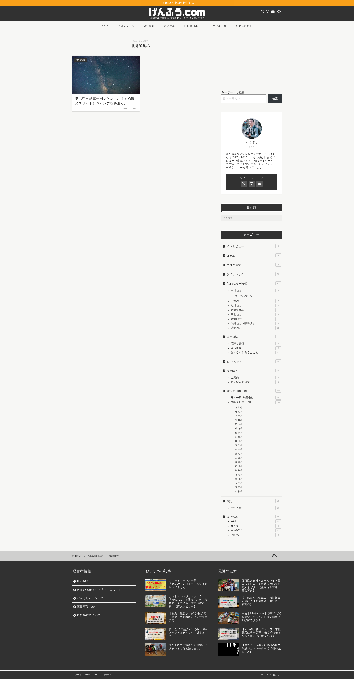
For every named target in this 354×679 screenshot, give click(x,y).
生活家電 (255, 530)
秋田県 (238, 479)
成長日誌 (252, 336)
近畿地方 (255, 327)
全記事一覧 (220, 25)
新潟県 (238, 458)
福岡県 (238, 474)
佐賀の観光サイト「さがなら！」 (99, 589)
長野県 (238, 483)
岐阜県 (238, 437)
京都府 (238, 407)
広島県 (238, 453)
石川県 (238, 466)
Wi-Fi (255, 521)
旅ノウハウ (252, 361)
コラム (252, 255)
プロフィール (126, 25)
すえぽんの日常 (255, 382)
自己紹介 (83, 581)
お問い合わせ (244, 25)
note (105, 25)
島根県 (238, 449)
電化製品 (169, 25)
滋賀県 (238, 462)
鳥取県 (238, 491)
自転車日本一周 (194, 25)
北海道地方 (255, 310)
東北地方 (255, 314)
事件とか (255, 507)
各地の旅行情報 (252, 283)
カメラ (255, 525)
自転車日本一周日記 (255, 402)
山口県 (238, 428)
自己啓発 (255, 348)
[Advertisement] (251, 58)
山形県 (238, 432)
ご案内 (255, 377)
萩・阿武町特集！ (244, 295)
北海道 (238, 420)
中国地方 (255, 290)
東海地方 (255, 319)
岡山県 (238, 441)
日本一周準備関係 (255, 397)
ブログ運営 (252, 265)
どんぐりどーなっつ (90, 598)
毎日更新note (86, 606)
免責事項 (107, 674)
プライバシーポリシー (86, 674)
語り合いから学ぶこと (255, 352)
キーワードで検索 (233, 92)
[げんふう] (177, 19)
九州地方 (255, 305)
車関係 (255, 534)
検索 (275, 98)
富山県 (238, 424)
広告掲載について (89, 615)
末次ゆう (252, 370)
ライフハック (252, 274)
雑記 (252, 501)
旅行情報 (149, 25)
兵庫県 (238, 416)
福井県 (238, 470)
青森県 (238, 487)
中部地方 (255, 301)
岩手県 (238, 445)
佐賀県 (238, 411)
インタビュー (252, 246)
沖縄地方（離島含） (255, 323)
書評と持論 (255, 343)
